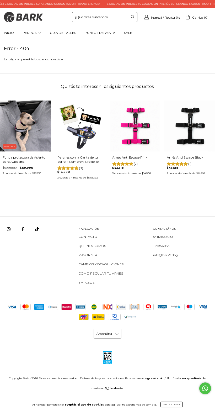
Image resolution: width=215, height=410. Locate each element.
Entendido (171, 404)
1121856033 (161, 246)
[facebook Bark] (23, 229)
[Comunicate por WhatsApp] (205, 388)
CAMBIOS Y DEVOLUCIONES (100, 264)
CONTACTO (87, 237)
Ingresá (156, 17)
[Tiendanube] (107, 389)
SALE (128, 33)
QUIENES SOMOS (92, 246)
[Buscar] (132, 16)
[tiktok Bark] (37, 229)
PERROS (30, 33)
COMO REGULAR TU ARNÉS (100, 273)
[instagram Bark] (9, 229)
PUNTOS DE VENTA (100, 33)
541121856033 (163, 237)
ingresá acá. (153, 378)
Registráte (172, 17)
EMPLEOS (86, 283)
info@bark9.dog (165, 255)
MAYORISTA (87, 255)
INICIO (9, 33)
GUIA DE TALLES (63, 33)
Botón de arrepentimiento (186, 378)
